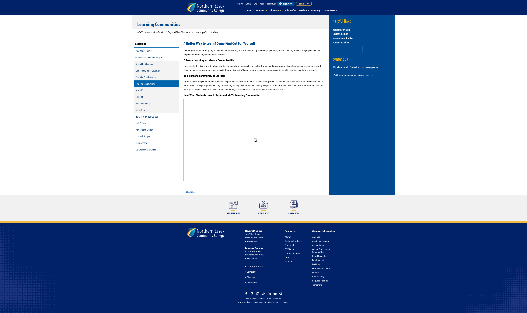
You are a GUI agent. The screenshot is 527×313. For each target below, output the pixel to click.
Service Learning (143, 103)
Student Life (289, 10)
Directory (251, 277)
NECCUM (139, 97)
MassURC (139, 90)
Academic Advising (341, 29)
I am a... (302, 3)
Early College (140, 123)
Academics (261, 10)
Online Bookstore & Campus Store (321, 250)
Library (315, 272)
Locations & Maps (255, 266)
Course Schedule (340, 33)
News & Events (330, 10)
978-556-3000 (253, 241)
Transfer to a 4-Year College (146, 116)
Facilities (316, 264)
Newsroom (252, 282)
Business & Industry (293, 241)
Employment (318, 260)
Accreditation (318, 245)
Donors (288, 257)
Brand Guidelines (320, 256)
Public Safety (318, 276)
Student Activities (341, 42)
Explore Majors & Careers (145, 149)
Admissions (274, 10)
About (249, 10)
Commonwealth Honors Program (149, 57)
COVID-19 (289, 249)
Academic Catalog (320, 241)
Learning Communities (145, 83)
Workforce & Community (309, 10)
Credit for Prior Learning (146, 77)
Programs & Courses (143, 50)
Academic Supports (143, 136)
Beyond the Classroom (144, 64)
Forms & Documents (321, 268)
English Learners (142, 143)
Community (290, 245)
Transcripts (317, 284)
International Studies (144, 129)
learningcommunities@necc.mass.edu (356, 75)
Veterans (289, 261)
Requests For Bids (320, 280)
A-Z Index (316, 236)
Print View (191, 192)
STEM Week (140, 110)
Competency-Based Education (148, 70)
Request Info (288, 3)
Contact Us (251, 271)
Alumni (288, 236)
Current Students (292, 253)
